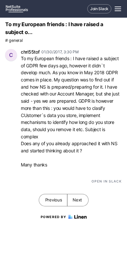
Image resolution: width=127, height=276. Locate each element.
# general (13, 40)
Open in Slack (107, 181)
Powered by (53, 217)
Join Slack (99, 8)
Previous (53, 199)
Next (77, 199)
